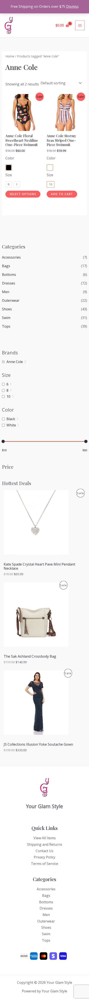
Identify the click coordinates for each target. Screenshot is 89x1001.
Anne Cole (14, 362)
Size (8, 175)
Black (10, 419)
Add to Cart (62, 194)
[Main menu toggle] (80, 25)
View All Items (44, 838)
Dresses (8, 283)
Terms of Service (44, 863)
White (11, 425)
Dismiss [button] (72, 6)
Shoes (7, 309)
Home (9, 56)
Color (9, 158)
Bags (6, 266)
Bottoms (9, 274)
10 (8, 396)
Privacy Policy (44, 857)
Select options (23, 194)
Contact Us (44, 851)
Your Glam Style (33, 25)
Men (5, 291)
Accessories (11, 257)
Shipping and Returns (44, 844)
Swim (6, 317)
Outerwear (10, 300)
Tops (6, 326)
